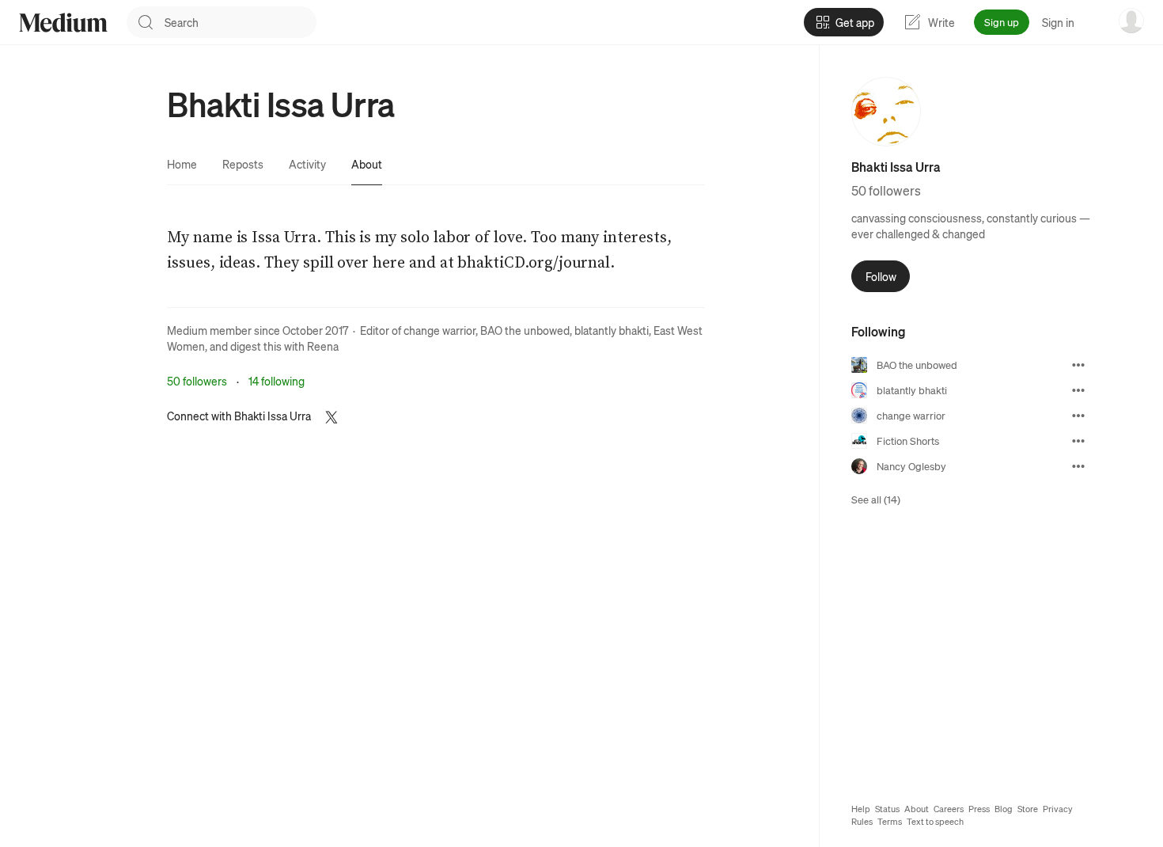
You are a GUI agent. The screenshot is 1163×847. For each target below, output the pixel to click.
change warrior (439, 330)
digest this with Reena (284, 346)
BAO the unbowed (525, 330)
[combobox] (240, 22)
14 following (276, 381)
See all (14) (875, 499)
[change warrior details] (1078, 415)
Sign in (1058, 22)
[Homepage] (63, 22)
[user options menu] (1131, 20)
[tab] (182, 164)
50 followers (197, 381)
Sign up (1001, 21)
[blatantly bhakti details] (1078, 390)
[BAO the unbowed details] (1078, 365)
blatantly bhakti (611, 330)
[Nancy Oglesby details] (1078, 466)
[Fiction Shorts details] (1078, 441)
